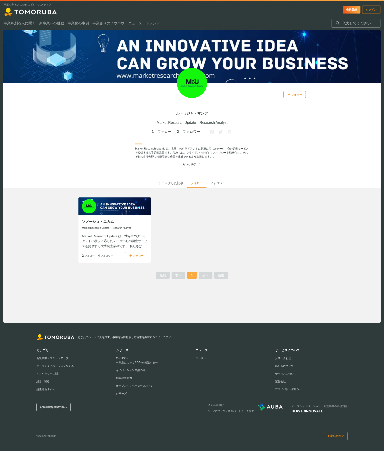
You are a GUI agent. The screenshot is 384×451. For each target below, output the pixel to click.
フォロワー (218, 183)
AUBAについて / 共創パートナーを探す (231, 411)
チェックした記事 (170, 183)
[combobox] (356, 23)
